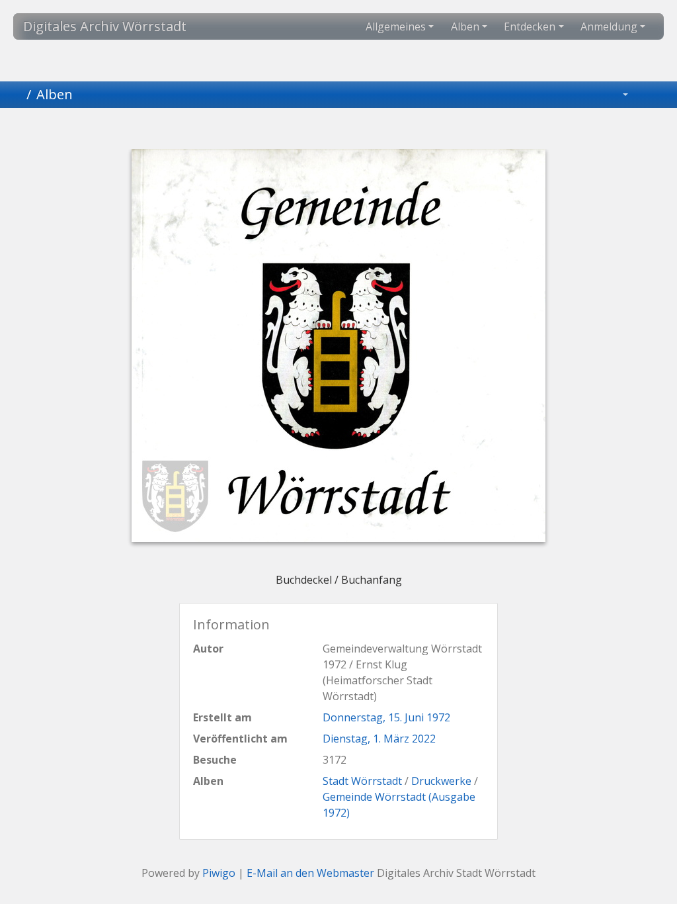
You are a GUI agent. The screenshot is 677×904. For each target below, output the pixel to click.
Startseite (16, 95)
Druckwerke (441, 781)
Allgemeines (396, 26)
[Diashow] (651, 94)
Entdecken (529, 26)
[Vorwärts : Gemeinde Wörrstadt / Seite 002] (405, 130)
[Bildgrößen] (616, 94)
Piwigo (218, 873)
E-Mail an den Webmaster (310, 873)
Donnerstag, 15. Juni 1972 (386, 717)
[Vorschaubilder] (316, 130)
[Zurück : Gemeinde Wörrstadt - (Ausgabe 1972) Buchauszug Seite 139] (271, 130)
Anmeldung (608, 26)
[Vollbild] (360, 130)
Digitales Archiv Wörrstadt (104, 26)
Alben (465, 26)
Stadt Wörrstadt (362, 781)
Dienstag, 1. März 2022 (379, 738)
